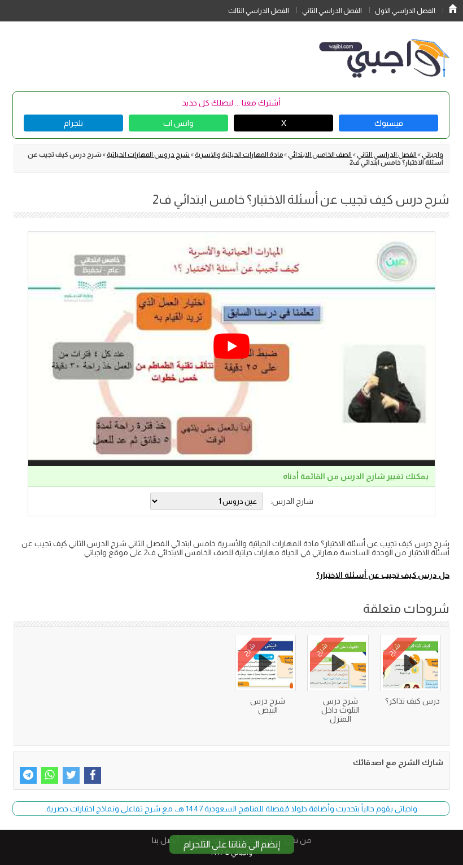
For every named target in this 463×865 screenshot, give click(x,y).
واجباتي (432, 155)
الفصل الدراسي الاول (405, 11)
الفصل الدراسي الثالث (258, 11)
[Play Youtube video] (231, 346)
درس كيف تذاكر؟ (412, 700)
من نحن (298, 840)
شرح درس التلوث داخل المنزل (340, 709)
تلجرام (73, 123)
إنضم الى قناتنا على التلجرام (232, 844)
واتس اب (178, 123)
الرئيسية (452, 8)
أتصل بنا (165, 840)
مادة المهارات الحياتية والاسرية (239, 155)
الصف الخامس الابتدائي (320, 155)
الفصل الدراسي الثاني (332, 11)
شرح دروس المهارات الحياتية (148, 155)
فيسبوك (388, 123)
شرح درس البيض (267, 705)
